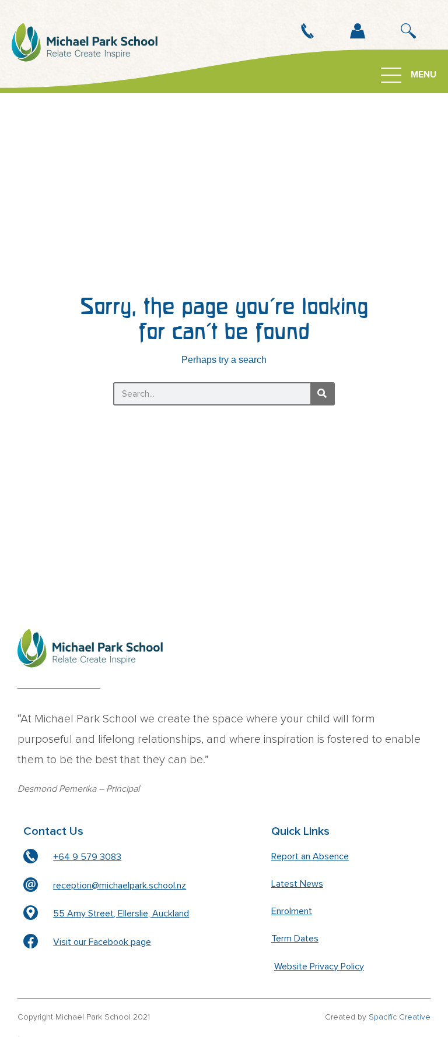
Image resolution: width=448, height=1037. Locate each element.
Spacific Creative (399, 1017)
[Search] (322, 393)
